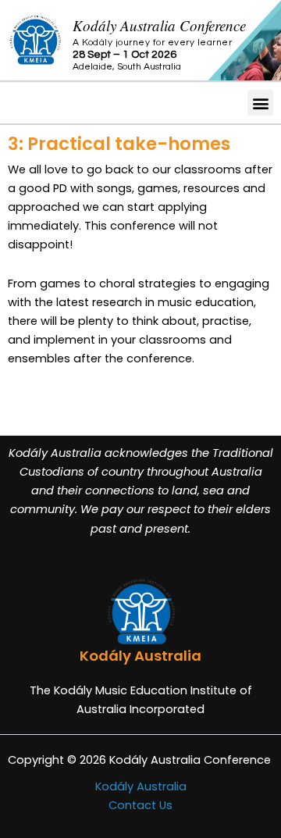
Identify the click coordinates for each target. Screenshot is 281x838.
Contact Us (140, 805)
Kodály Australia (141, 786)
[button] (260, 103)
